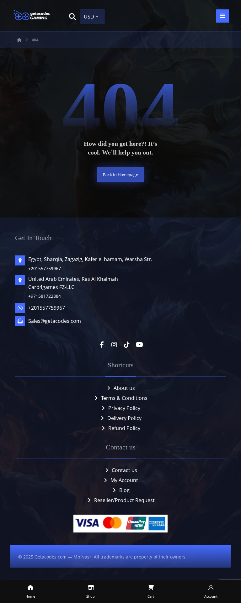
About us (124, 388)
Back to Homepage (120, 174)
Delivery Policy (124, 418)
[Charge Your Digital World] (32, 15)
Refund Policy (124, 428)
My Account (124, 480)
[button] (72, 16)
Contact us (124, 470)
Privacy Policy (124, 408)
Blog (124, 490)
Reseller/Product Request (124, 500)
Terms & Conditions (124, 398)
